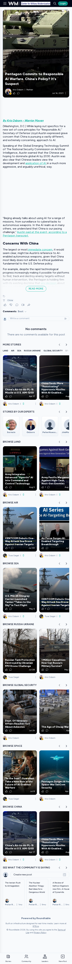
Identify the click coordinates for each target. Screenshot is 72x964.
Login (63, 3)
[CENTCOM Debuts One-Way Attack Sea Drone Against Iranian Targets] (20, 529)
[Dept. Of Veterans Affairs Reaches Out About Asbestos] (20, 712)
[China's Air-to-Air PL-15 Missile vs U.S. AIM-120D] (20, 377)
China (10, 300)
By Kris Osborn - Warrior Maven (23, 120)
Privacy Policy (40, 932)
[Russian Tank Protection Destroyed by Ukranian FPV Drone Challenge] (20, 651)
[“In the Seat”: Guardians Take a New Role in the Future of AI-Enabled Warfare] (20, 772)
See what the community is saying (26, 867)
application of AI (36, 163)
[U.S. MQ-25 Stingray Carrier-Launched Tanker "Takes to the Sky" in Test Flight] (20, 590)
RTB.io (36, 926)
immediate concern (40, 249)
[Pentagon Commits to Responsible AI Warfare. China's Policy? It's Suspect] (36, 53)
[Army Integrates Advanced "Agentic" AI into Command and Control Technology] (20, 468)
